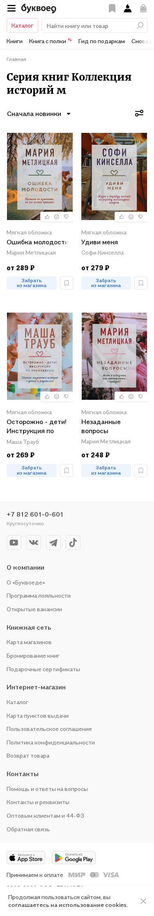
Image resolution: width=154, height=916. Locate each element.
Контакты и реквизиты (38, 801)
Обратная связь (28, 829)
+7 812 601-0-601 (35, 514)
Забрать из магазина (31, 283)
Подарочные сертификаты (43, 669)
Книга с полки (50, 40)
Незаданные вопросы (101, 426)
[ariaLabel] (143, 901)
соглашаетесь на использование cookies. (68, 904)
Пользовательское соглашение (49, 728)
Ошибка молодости (38, 242)
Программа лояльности (39, 595)
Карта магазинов (29, 641)
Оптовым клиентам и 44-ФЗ (45, 815)
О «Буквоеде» (26, 582)
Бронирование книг (33, 655)
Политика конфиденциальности (51, 742)
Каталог (22, 25)
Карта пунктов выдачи (38, 715)
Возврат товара (28, 755)
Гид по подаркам (101, 40)
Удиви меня (99, 242)
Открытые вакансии (34, 608)
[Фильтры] (139, 113)
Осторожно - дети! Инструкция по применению (36, 426)
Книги (15, 40)
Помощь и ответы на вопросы (47, 788)
